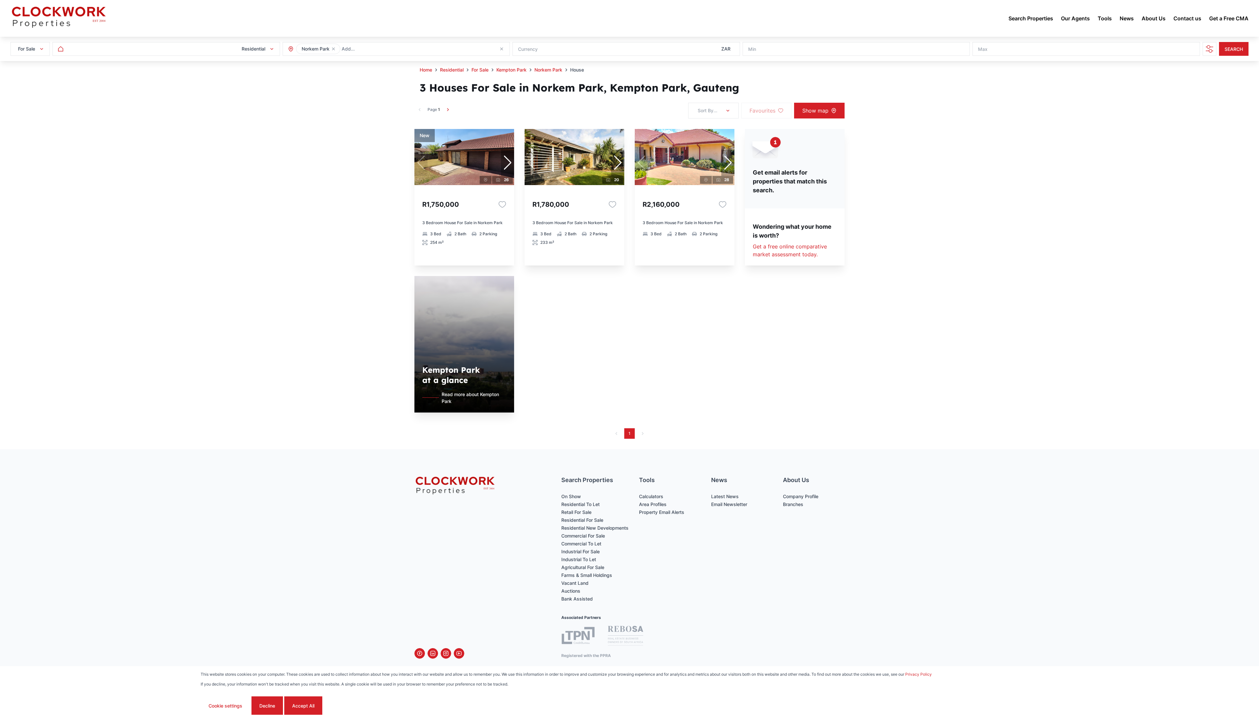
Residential (452, 70)
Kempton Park (511, 70)
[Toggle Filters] (1209, 49)
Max (983, 49)
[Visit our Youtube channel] (459, 653)
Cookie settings (225, 706)
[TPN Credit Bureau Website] (578, 636)
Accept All (303, 706)
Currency (528, 49)
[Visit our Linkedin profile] (433, 653)
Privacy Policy (918, 674)
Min (752, 49)
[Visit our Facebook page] (419, 653)
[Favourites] (502, 204)
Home (426, 70)
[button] (333, 49)
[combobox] (377, 49)
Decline (267, 706)
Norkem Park (548, 70)
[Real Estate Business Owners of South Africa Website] (625, 636)
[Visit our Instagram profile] (446, 653)
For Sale (480, 70)
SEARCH (1234, 49)
